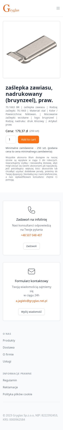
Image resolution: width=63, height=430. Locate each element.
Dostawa (9, 347)
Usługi (7, 361)
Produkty (9, 340)
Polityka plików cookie (17, 394)
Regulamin (10, 380)
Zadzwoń (31, 246)
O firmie (8, 354)
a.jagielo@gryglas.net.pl (31, 301)
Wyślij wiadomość (31, 311)
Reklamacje (10, 387)
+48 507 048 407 (31, 235)
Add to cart (28, 139)
